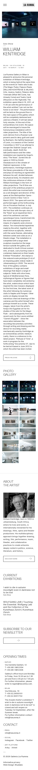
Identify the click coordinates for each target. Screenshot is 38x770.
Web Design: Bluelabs (13, 765)
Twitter (29, 740)
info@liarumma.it (12, 733)
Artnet (14, 748)
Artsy (7, 748)
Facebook (20, 740)
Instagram (9, 740)
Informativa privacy (11, 762)
